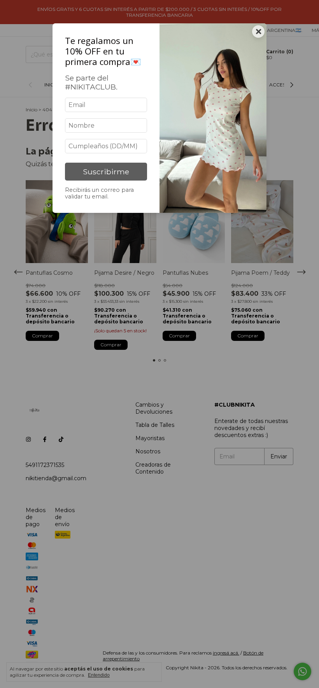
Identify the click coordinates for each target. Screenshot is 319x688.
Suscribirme (106, 171)
